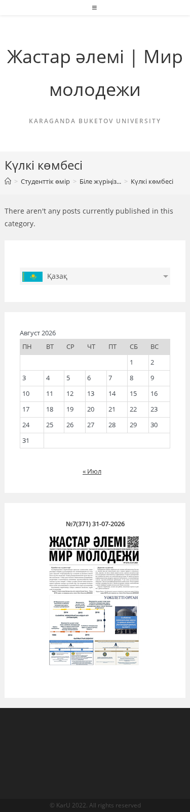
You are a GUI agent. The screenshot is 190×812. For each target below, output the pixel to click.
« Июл (92, 471)
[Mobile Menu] (95, 7)
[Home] (8, 181)
